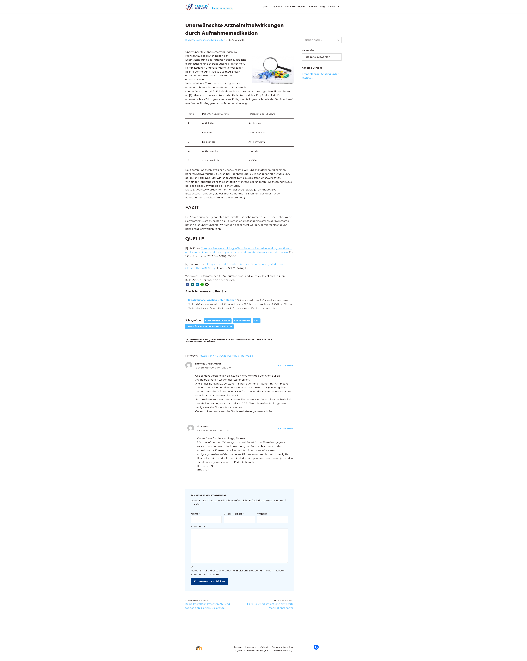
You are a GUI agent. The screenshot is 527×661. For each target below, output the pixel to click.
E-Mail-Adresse (234, 513)
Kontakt (332, 6)
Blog (322, 6)
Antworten (286, 365)
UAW (256, 320)
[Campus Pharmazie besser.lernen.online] (209, 6)
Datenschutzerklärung (282, 650)
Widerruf (264, 647)
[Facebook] (316, 647)
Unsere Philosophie (295, 6)
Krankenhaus (242, 320)
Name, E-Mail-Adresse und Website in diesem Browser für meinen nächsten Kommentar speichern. (238, 572)
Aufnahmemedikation (217, 320)
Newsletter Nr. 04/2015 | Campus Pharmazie (225, 355)
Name (195, 513)
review (284, 252)
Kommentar (199, 526)
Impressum (250, 647)
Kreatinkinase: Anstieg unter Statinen (212, 300)
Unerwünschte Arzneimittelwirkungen (209, 326)
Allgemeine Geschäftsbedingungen (251, 650)
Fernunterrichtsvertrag (282, 647)
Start (265, 6)
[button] (281, 6)
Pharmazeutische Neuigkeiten (208, 40)
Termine (312, 6)
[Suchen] (339, 7)
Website (262, 513)
